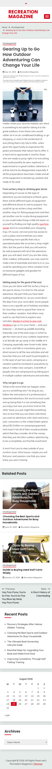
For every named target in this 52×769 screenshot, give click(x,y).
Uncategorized (9, 43)
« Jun (7, 715)
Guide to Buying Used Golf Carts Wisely (22, 571)
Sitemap (38, 763)
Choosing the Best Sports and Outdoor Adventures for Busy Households (21, 519)
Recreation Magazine (23, 14)
